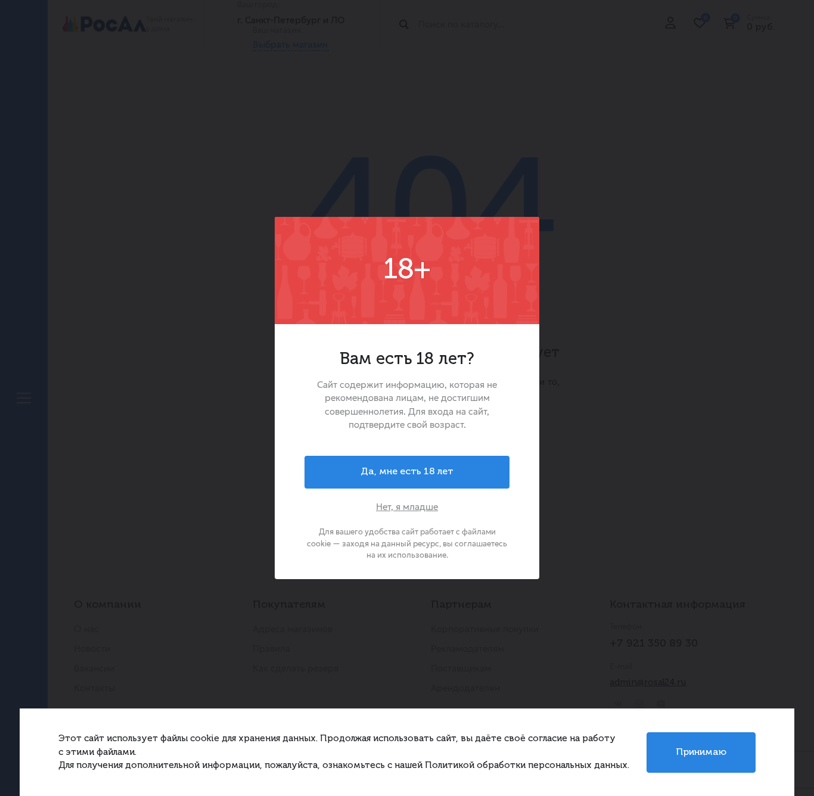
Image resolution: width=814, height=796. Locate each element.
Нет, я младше (407, 506)
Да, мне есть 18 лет (407, 472)
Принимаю (701, 752)
